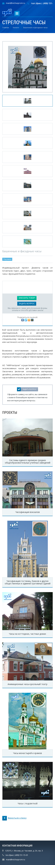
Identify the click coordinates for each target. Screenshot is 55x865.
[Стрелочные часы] (27, 66)
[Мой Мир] (32, 320)
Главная (5, 27)
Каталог (16, 27)
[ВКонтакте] (22, 320)
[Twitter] (26, 320)
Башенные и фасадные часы (35, 27)
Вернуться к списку (17, 818)
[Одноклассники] (29, 320)
